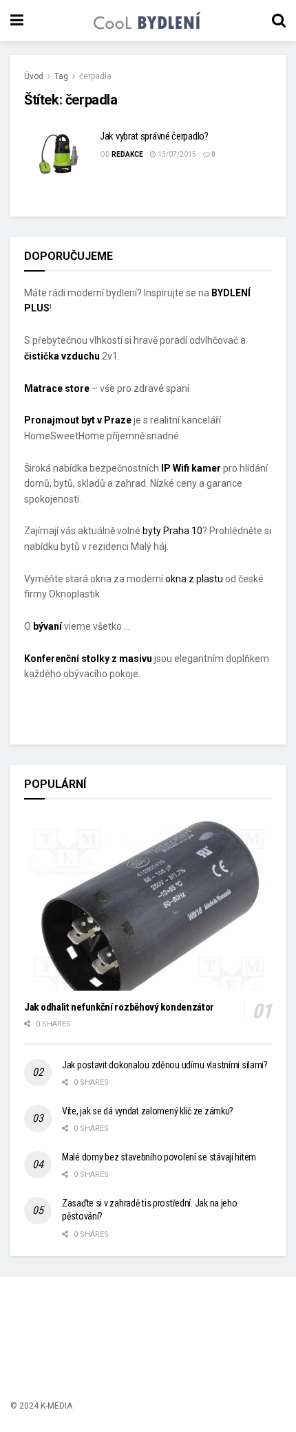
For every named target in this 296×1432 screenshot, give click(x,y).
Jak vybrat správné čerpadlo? (154, 136)
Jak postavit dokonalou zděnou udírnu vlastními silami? (165, 1064)
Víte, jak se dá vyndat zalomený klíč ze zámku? (147, 1110)
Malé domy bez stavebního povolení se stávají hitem (159, 1157)
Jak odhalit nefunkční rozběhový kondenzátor (119, 1007)
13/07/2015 (176, 154)
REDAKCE (127, 154)
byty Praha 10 (172, 530)
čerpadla (95, 76)
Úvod (33, 76)
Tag (61, 76)
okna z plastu (194, 578)
